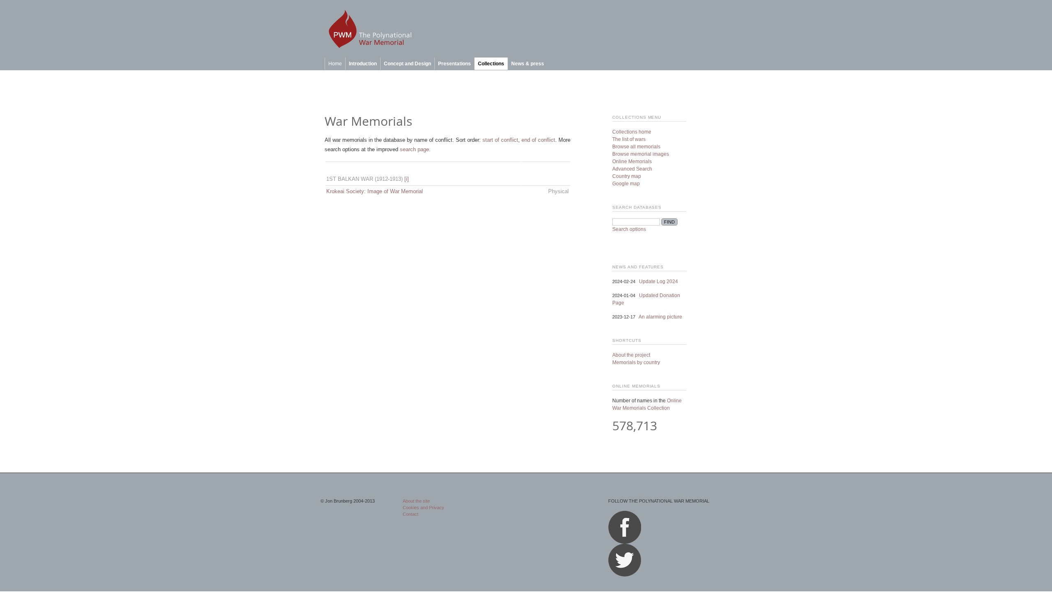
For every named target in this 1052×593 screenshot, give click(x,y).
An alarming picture (660, 317)
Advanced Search (632, 169)
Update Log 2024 (658, 281)
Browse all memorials (636, 147)
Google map (626, 184)
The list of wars (629, 139)
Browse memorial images (640, 154)
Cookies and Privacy (423, 507)
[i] (406, 179)
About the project (631, 355)
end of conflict (538, 140)
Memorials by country (636, 362)
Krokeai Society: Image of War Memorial (374, 191)
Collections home (631, 132)
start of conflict (500, 140)
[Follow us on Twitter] (624, 574)
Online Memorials (632, 161)
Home (335, 64)
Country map (626, 176)
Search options (629, 229)
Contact (410, 514)
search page (414, 149)
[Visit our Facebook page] (624, 542)
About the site (416, 500)
